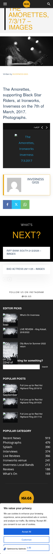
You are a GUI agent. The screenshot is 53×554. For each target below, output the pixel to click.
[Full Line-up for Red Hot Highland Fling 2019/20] (10, 403)
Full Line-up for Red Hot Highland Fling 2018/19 (31, 387)
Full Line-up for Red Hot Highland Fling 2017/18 (31, 415)
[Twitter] (16, 204)
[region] (26, 528)
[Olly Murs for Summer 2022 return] (10, 354)
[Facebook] (7, 204)
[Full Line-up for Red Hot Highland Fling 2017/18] (10, 417)
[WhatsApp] (25, 204)
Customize (27, 539)
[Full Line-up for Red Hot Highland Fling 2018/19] (10, 390)
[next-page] (9, 279)
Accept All (26, 531)
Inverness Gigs (20, 74)
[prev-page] (5, 279)
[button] (5, 4)
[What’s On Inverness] (10, 319)
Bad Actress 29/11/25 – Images (26, 269)
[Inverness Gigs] (14, 185)
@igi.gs (27, 296)
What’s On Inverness (29, 314)
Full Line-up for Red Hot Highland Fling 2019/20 (31, 401)
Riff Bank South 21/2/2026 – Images (24, 252)
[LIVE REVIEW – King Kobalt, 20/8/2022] (10, 333)
